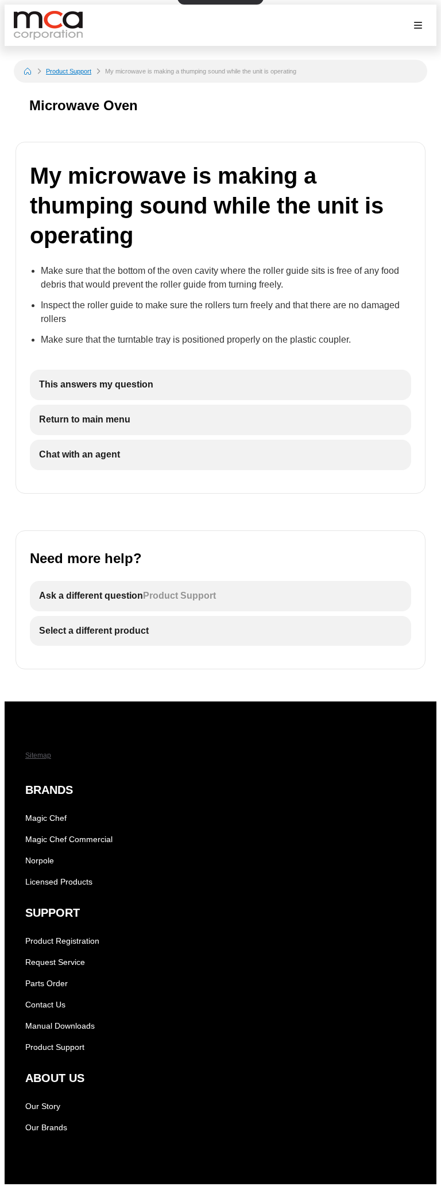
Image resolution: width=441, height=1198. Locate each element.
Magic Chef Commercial (69, 839)
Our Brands (46, 1127)
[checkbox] (220, 385)
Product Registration (62, 940)
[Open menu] (418, 25)
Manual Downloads (60, 1025)
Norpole (39, 860)
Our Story (42, 1106)
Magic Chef (46, 818)
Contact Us (45, 1004)
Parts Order (46, 983)
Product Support (68, 71)
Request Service (55, 962)
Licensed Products (58, 881)
